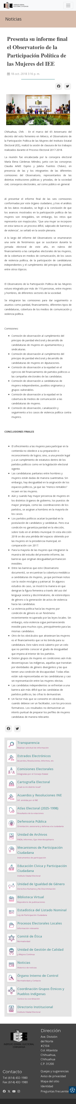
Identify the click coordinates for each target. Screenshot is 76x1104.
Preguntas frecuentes (55, 1091)
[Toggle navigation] (68, 5)
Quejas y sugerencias (55, 1071)
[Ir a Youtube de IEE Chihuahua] (14, 1091)
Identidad (47, 1086)
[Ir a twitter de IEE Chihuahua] (9, 1091)
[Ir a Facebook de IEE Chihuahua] (4, 1091)
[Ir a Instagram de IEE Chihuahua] (18, 1091)
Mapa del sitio (50, 1081)
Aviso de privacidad (53, 1076)
